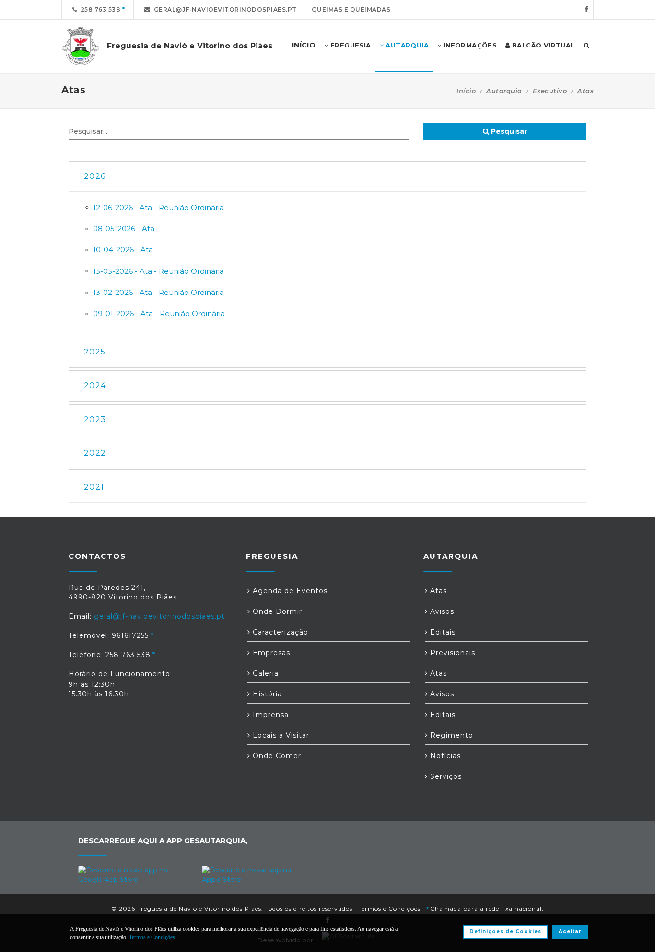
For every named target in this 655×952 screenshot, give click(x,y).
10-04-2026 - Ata (123, 249)
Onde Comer (275, 756)
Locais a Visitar (279, 735)
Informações (469, 45)
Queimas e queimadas (351, 9)
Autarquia (406, 45)
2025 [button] (94, 351)
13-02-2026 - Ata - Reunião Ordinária (158, 292)
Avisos (441, 611)
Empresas (270, 652)
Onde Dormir (276, 611)
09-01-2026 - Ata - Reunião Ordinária (159, 313)
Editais (442, 632)
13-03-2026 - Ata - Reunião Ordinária (158, 271)
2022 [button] (95, 453)
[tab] (327, 177)
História (266, 694)
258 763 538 (99, 9)
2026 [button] (94, 176)
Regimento (450, 735)
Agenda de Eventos (289, 591)
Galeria (264, 673)
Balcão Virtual (542, 45)
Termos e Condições (389, 908)
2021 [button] (94, 487)
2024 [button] (95, 385)
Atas (437, 591)
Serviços (445, 776)
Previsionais (451, 652)
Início (466, 90)
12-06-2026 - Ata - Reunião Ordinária (158, 207)
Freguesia (349, 45)
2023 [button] (95, 419)
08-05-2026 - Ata (123, 228)
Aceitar (570, 931)
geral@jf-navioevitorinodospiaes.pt (224, 9)
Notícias (444, 756)
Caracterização (279, 632)
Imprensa (269, 714)
